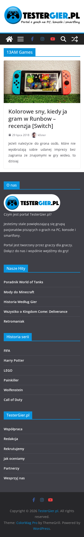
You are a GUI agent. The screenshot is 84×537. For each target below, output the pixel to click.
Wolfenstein (13, 390)
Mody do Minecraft (19, 292)
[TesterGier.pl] (9, 39)
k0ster (42, 135)
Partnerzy (11, 468)
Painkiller (11, 380)
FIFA (7, 350)
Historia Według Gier (20, 302)
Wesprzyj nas (14, 478)
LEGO (8, 370)
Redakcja (11, 439)
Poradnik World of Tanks (23, 282)
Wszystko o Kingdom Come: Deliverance (35, 311)
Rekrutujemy (14, 449)
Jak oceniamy (14, 458)
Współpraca (13, 429)
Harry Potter (14, 360)
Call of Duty (13, 399)
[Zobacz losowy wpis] (74, 39)
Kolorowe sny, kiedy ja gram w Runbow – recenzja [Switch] (37, 118)
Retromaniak (14, 321)
